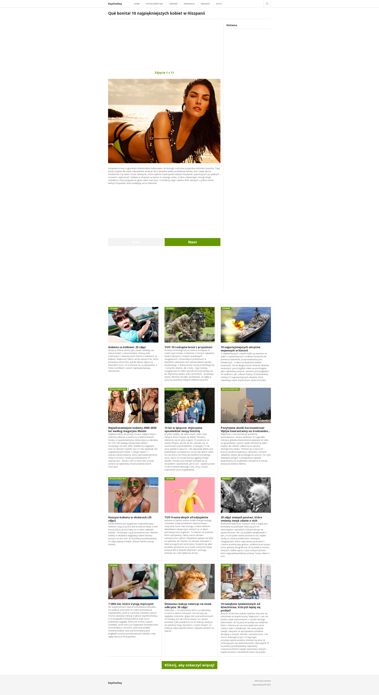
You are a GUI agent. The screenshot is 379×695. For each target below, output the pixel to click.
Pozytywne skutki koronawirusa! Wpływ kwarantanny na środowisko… (245, 429)
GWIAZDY (205, 3)
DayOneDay (115, 3)
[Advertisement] (164, 44)
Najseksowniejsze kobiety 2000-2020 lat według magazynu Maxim (132, 429)
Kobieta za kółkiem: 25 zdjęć (127, 347)
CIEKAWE (173, 3)
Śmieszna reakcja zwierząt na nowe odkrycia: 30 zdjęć (187, 605)
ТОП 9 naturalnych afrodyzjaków (186, 517)
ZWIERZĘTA (189, 3)
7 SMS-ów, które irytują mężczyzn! (131, 604)
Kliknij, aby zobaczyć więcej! (189, 665)
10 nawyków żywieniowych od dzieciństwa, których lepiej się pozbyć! (241, 607)
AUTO (219, 3)
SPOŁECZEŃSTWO (154, 3)
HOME (137, 3)
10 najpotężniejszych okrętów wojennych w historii (240, 348)
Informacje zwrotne (263, 681)
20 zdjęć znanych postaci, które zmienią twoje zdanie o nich (241, 519)
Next (192, 242)
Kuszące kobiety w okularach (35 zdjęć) (129, 519)
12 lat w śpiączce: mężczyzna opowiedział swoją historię (183, 429)
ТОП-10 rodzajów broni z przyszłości (188, 347)
